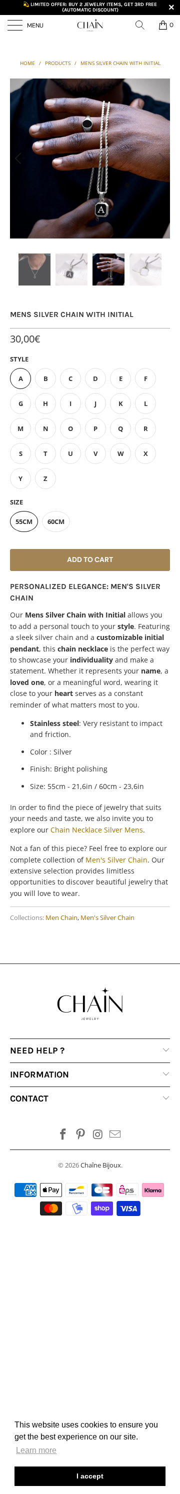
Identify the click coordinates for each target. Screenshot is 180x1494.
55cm (24, 521)
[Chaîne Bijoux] (90, 25)
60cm (56, 521)
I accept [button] (90, 1476)
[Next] (160, 158)
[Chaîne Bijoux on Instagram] (98, 1135)
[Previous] (20, 158)
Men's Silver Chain (107, 918)
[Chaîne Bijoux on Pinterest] (81, 1135)
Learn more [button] (36, 1450)
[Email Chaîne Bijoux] (115, 1135)
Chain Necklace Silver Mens (96, 829)
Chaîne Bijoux (100, 1165)
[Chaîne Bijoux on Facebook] (63, 1135)
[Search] (143, 25)
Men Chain (62, 918)
